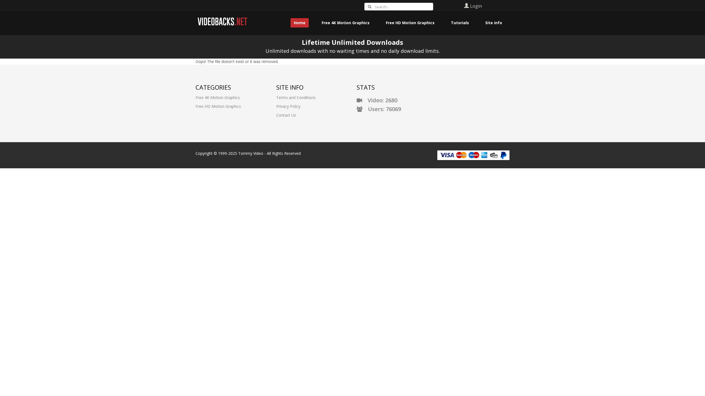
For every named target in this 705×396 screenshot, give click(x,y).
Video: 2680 (379, 100)
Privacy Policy (288, 106)
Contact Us (286, 115)
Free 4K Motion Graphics (218, 97)
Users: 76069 (381, 109)
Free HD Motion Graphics (218, 106)
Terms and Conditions (296, 97)
